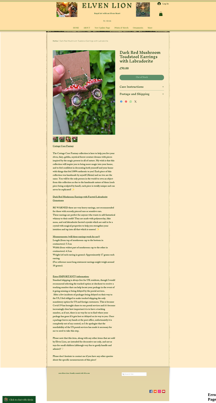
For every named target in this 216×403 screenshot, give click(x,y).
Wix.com (87, 373)
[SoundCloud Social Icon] (155, 391)
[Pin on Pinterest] (126, 101)
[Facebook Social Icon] (150, 391)
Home (55, 41)
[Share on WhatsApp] (130, 101)
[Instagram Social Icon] (159, 391)
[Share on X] (135, 101)
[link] (161, 14)
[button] (86, 26)
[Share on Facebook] (121, 101)
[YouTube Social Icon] (163, 391)
